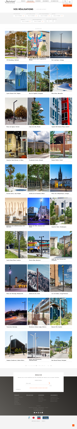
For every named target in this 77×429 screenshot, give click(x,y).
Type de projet (16, 13)
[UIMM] (38, 418)
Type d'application (30, 13)
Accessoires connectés (51, 19)
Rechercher (65, 1)
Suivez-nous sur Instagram (40, 412)
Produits (23, 19)
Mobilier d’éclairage (18, 397)
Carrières (40, 401)
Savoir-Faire (40, 398)
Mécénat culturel (54, 401)
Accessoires (16, 399)
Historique (40, 397)
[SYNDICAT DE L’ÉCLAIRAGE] (46, 418)
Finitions (16, 401)
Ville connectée (17, 404)
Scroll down (73, 425)
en (66, 3)
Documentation (54, 1)
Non (53, 21)
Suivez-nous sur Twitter (36, 412)
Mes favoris (69, 3)
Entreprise (38, 1)
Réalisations (30, 1)
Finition (53, 13)
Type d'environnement (44, 13)
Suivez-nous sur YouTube (38, 412)
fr (64, 3)
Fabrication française (55, 398)
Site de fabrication (42, 399)
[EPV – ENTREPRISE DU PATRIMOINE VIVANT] (33, 418)
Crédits (43, 421)
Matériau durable (54, 399)
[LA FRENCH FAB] (29, 418)
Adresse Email (38, 380)
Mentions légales (36, 421)
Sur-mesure (16, 402)
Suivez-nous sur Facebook (34, 412)
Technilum (10, 2)
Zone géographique (37, 19)
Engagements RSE (54, 397)
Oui (49, 21)
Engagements (46, 1)
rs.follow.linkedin (42, 412)
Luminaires (16, 398)
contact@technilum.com (38, 410)
